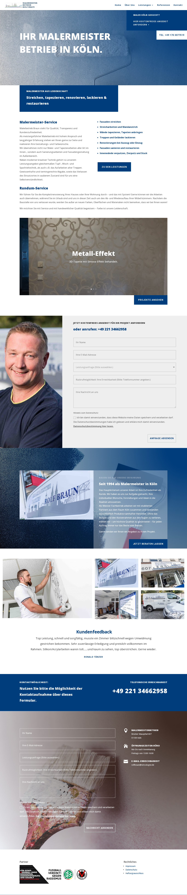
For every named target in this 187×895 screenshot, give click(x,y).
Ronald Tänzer (93, 657)
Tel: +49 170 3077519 (171, 35)
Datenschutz (131, 869)
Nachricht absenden (99, 828)
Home (118, 5)
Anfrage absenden (162, 438)
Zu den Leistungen (114, 166)
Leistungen (144, 5)
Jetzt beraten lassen (148, 543)
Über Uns (130, 5)
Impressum (131, 866)
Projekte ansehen (150, 299)
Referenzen (163, 5)
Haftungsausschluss (134, 873)
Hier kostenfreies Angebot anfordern (150, 23)
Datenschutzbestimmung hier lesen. (93, 426)
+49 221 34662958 (112, 329)
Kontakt (178, 5)
